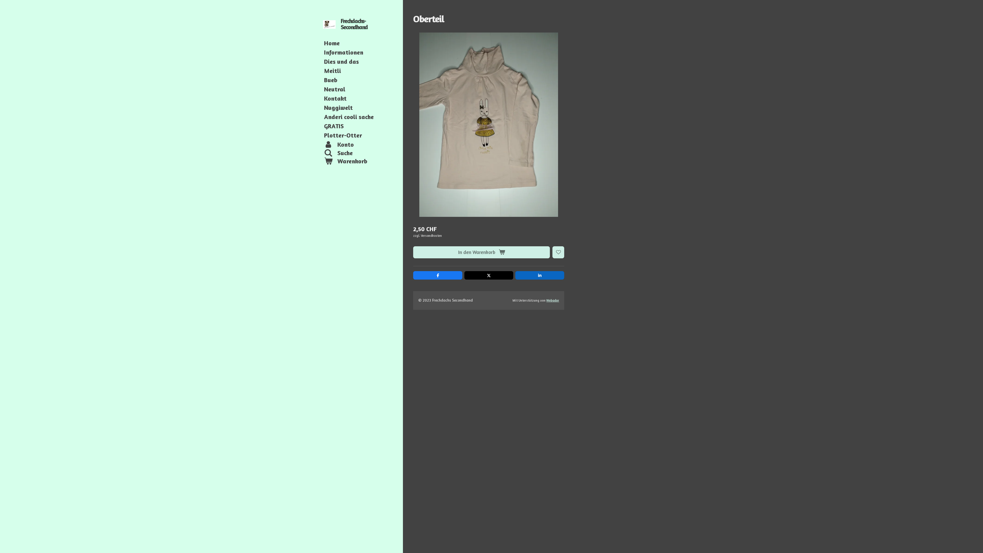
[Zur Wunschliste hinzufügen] (558, 252)
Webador (552, 300)
